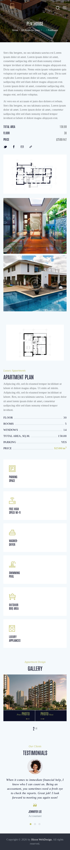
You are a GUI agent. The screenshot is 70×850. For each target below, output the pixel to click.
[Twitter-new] (5, 146)
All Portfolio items (30, 30)
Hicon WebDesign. (41, 839)
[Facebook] (14, 146)
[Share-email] (22, 146)
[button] (65, 8)
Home (15, 30)
